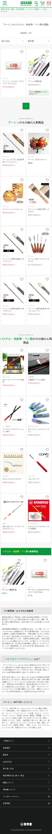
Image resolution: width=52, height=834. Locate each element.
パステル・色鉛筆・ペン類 (16, 338)
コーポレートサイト (11, 796)
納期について (8, 783)
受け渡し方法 (8, 769)
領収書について (9, 790)
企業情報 (6, 803)
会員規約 (6, 748)
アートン (13, 122)
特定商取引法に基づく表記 (13, 776)
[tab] (13, 41)
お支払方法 (7, 762)
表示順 (31, 41)
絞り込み (6, 41)
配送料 (5, 755)
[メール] (49, 4)
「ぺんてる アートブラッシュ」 (18, 659)
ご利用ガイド (8, 741)
